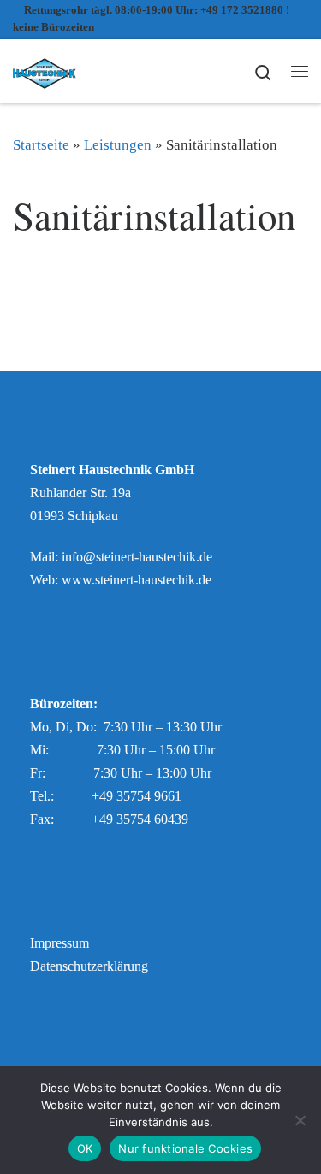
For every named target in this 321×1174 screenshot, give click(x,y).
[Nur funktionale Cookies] (299, 1120)
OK (85, 1148)
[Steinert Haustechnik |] (44, 69)
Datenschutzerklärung (89, 966)
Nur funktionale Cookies (185, 1148)
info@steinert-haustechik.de (137, 557)
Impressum (59, 943)
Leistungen (118, 145)
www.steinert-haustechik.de (136, 580)
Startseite (41, 145)
